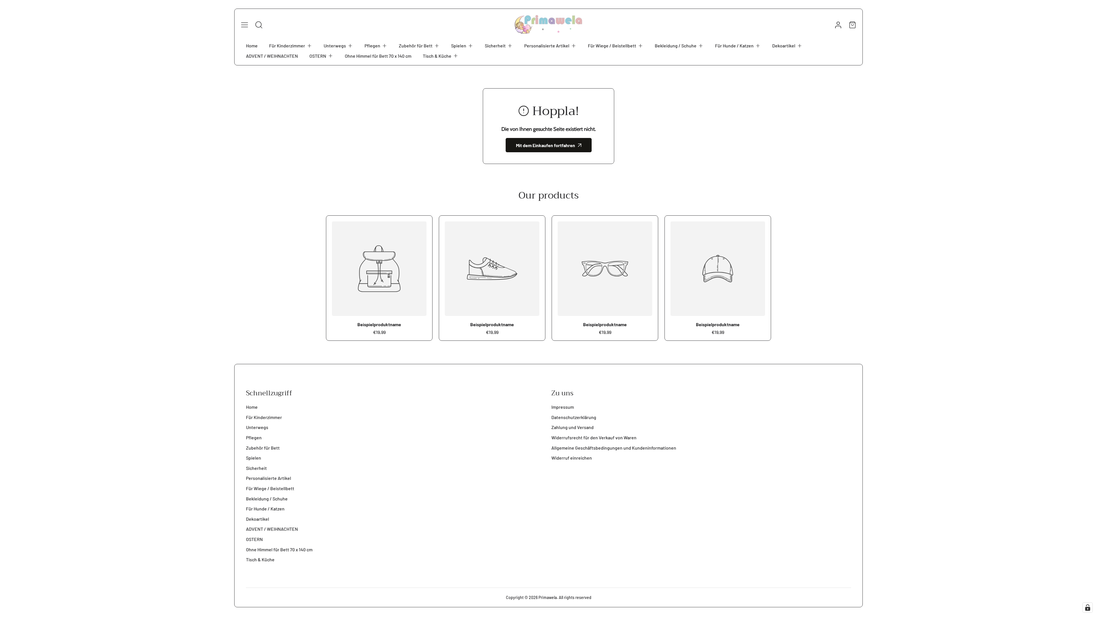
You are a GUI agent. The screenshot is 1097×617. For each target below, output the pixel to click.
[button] (290, 46)
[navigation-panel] (244, 25)
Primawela (548, 597)
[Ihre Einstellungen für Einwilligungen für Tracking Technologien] (1087, 607)
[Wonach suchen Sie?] (259, 25)
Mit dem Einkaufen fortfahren (545, 145)
